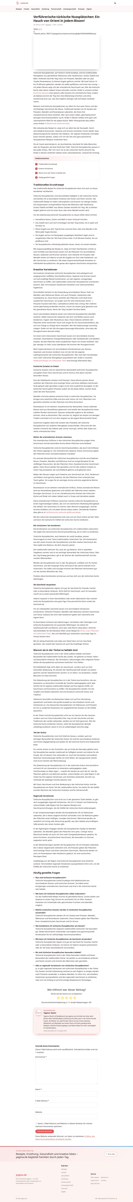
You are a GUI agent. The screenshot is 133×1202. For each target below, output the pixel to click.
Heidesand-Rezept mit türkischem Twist (49, 360)
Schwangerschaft (69, 9)
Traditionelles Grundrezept (46, 164)
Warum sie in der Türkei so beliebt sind (50, 173)
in (39, 29)
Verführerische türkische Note (56, 123)
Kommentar (41, 1057)
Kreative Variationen (44, 169)
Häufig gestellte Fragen (45, 177)
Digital (89, 9)
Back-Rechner (95, 1183)
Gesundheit (35, 9)
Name (38, 1089)
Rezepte (19, 9)
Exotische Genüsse (41, 93)
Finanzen (81, 9)
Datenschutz (95, 1180)
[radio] (58, 998)
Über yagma (95, 1177)
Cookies (103, 1180)
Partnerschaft (56, 9)
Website (38, 1112)
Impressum (104, 1177)
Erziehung (45, 9)
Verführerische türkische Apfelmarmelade (63, 512)
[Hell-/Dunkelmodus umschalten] (115, 3)
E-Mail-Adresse (42, 1101)
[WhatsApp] (66, 31)
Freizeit (26, 9)
